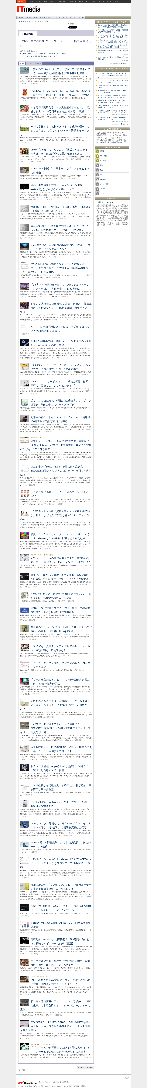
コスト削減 (103, 156)
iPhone (44, 17)
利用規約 (126, 1078)
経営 (45, 1)
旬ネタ (109, 1)
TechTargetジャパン (116, 22)
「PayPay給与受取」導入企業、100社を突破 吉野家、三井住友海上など (113, 106)
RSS (65, 1086)
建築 (101, 165)
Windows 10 (37, 17)
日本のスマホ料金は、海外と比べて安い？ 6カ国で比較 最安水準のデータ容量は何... (113, 96)
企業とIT (53, 1)
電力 (87, 1)
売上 (101, 170)
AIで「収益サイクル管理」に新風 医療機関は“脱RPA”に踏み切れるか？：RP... (113, 31)
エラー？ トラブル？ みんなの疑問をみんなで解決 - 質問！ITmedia (43, 53)
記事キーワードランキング (112, 147)
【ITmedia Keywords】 (25, 17)
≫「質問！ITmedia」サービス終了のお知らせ (111, 141)
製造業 (81, 1)
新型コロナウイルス (54, 17)
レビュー (38, 63)
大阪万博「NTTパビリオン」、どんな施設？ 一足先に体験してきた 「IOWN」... (113, 101)
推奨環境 (83, 1086)
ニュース (30, 1)
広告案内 (36, 1086)
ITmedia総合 (22, 21)
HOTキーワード (112, 199)
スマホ (94, 1)
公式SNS (30, 1086)
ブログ (116, 1)
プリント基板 (104, 184)
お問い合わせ (44, 1086)
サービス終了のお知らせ (112, 129)
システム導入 (62, 1)
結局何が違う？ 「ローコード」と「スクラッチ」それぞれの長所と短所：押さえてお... (113, 41)
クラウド (75, 17)
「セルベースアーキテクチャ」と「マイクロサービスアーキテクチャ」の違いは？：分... (113, 36)
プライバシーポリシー (56, 1086)
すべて (22, 63)
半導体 (102, 151)
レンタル (103, 189)
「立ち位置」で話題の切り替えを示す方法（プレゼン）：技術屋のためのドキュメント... (112, 75)
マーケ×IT (73, 1)
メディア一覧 (22, 1086)
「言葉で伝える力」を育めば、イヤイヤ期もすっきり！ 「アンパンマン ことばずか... (113, 112)
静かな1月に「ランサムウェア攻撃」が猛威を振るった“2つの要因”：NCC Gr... (112, 46)
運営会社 (70, 1086)
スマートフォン (66, 17)
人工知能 (81, 17)
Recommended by (115, 63)
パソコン (101, 1)
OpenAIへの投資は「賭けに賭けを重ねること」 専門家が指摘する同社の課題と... (112, 26)
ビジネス (38, 1)
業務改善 (103, 179)
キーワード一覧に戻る (85, 1068)
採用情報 (76, 1086)
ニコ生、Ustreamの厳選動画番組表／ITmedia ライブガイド (41, 56)
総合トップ (21, 1)
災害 (101, 175)
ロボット (103, 193)
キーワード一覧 (34, 21)
